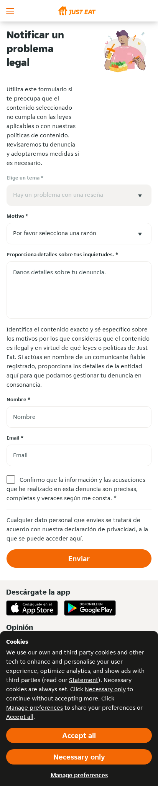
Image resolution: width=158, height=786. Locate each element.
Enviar (79, 559)
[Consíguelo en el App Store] (32, 608)
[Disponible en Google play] (90, 608)
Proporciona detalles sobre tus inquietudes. (62, 254)
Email (15, 437)
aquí (76, 538)
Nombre (18, 399)
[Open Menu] (10, 10)
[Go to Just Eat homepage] (79, 10)
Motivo (17, 216)
